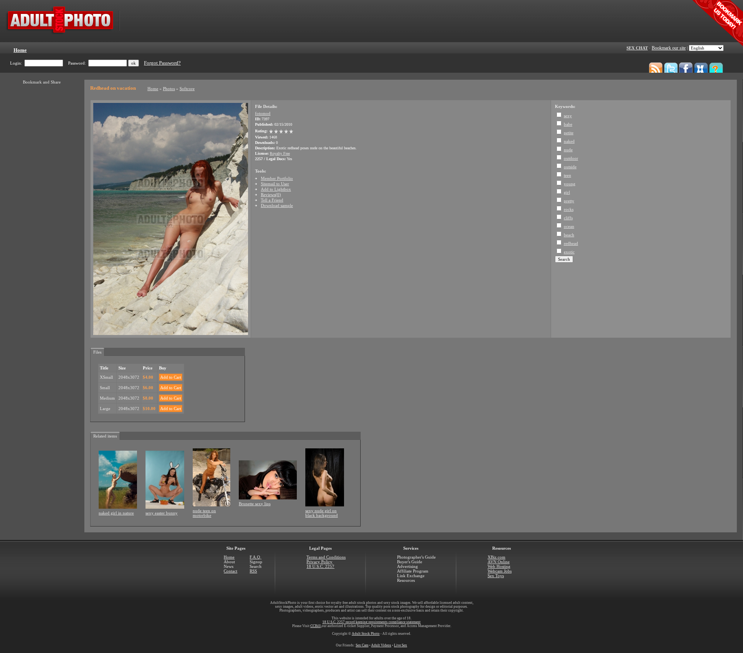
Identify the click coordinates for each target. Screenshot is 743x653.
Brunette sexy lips (254, 503)
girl (567, 192)
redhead (571, 243)
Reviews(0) (271, 194)
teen (567, 175)
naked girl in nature (116, 513)
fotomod (262, 113)
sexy (568, 115)
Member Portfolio (277, 178)
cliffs (568, 217)
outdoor (571, 158)
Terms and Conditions (326, 557)
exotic (569, 252)
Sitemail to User (275, 183)
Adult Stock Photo (366, 634)
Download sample (277, 205)
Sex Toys (496, 575)
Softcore (187, 88)
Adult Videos (381, 645)
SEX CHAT (637, 48)
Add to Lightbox (276, 189)
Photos (169, 88)
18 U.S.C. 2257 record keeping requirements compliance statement (371, 622)
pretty (569, 200)
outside (570, 166)
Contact (230, 571)
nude (568, 149)
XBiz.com (496, 557)
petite (569, 132)
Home (152, 88)
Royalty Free (280, 153)
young (569, 183)
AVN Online (499, 561)
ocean (569, 226)
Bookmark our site (669, 48)
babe (568, 124)
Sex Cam (362, 645)
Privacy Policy (319, 561)
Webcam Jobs (500, 571)
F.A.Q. (255, 557)
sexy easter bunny (162, 513)
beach (569, 234)
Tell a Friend (272, 200)
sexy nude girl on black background (321, 513)
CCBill (315, 626)
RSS (253, 571)
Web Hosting (499, 566)
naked (569, 141)
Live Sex (400, 645)
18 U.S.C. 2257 (320, 566)
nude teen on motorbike (204, 513)
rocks (569, 209)
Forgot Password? (162, 63)
